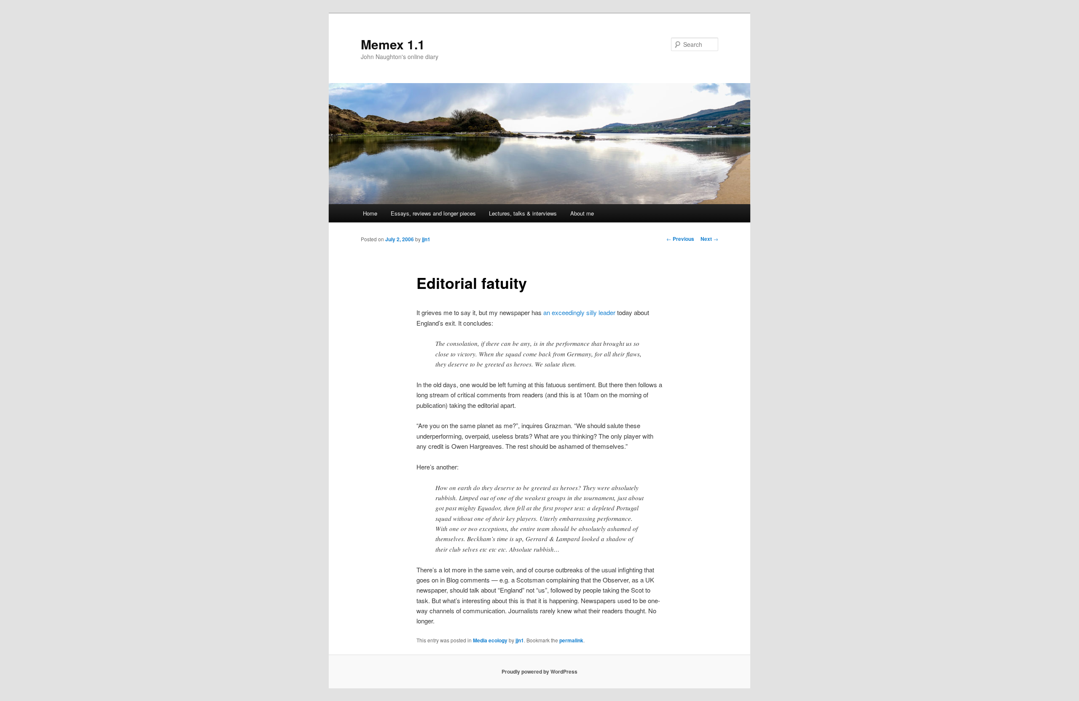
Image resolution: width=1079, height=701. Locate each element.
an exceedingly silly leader (579, 312)
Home (370, 213)
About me (582, 213)
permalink (571, 640)
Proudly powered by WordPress (539, 671)
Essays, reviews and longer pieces (433, 213)
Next (709, 239)
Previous (680, 239)
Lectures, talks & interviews (523, 213)
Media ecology (490, 640)
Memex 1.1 (393, 44)
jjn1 (426, 239)
